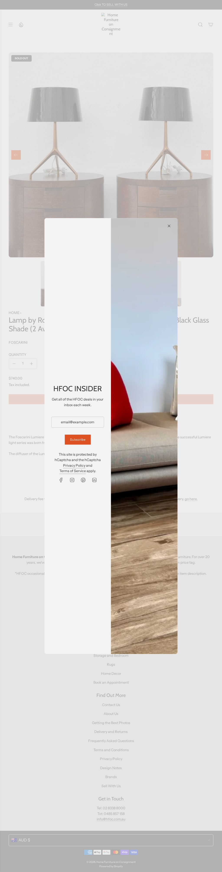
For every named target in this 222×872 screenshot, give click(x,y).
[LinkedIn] (94, 480)
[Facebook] (61, 480)
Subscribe (77, 440)
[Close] (169, 226)
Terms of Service (72, 471)
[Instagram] (72, 480)
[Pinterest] (83, 480)
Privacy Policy (74, 465)
